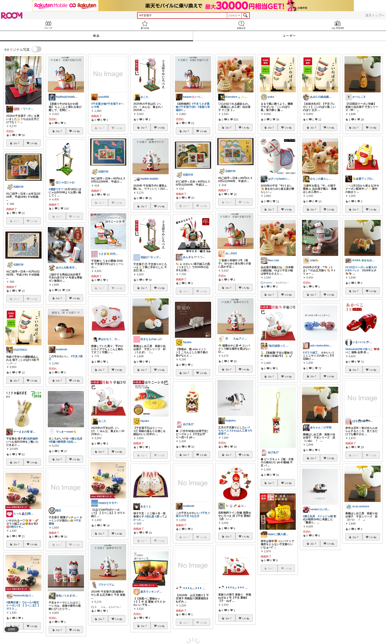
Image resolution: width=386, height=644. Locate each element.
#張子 (324, 594)
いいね (33, 143)
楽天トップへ (374, 15)
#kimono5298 (354, 349)
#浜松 (70, 441)
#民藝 (52, 441)
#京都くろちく (312, 594)
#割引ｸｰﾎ (15, 526)
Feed (48, 24)
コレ (15, 143)
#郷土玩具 (76, 438)
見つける (144, 24)
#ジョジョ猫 (325, 516)
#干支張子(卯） (188, 106)
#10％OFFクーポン (357, 595)
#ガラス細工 (310, 352)
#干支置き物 (98, 103)
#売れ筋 (149, 516)
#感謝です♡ (56, 189)
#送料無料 (32, 438)
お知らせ (241, 24)
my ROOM (338, 24)
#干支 (74, 356)
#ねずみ (311, 597)
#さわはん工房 (238, 430)
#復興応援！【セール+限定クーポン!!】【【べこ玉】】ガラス (23, 605)
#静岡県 (61, 441)
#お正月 (194, 516)
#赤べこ (368, 349)
